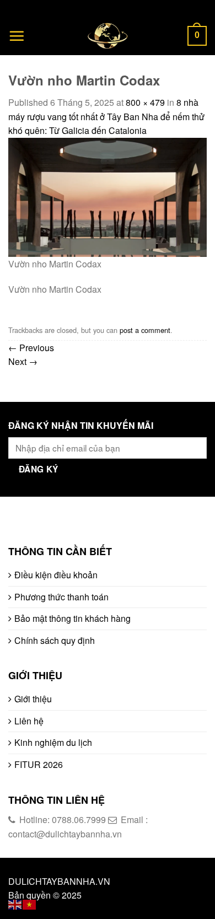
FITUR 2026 (38, 764)
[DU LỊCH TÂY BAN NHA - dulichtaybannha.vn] (107, 36)
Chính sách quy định (54, 640)
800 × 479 (145, 102)
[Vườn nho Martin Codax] (107, 196)
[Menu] (16, 35)
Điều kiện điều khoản (56, 574)
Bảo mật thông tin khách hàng (72, 618)
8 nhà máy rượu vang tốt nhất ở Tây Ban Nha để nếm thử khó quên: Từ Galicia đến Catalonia (106, 116)
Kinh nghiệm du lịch (53, 742)
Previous (31, 347)
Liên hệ (29, 720)
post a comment (145, 330)
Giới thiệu (33, 698)
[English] (15, 903)
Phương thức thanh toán (61, 596)
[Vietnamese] (30, 903)
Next (22, 361)
